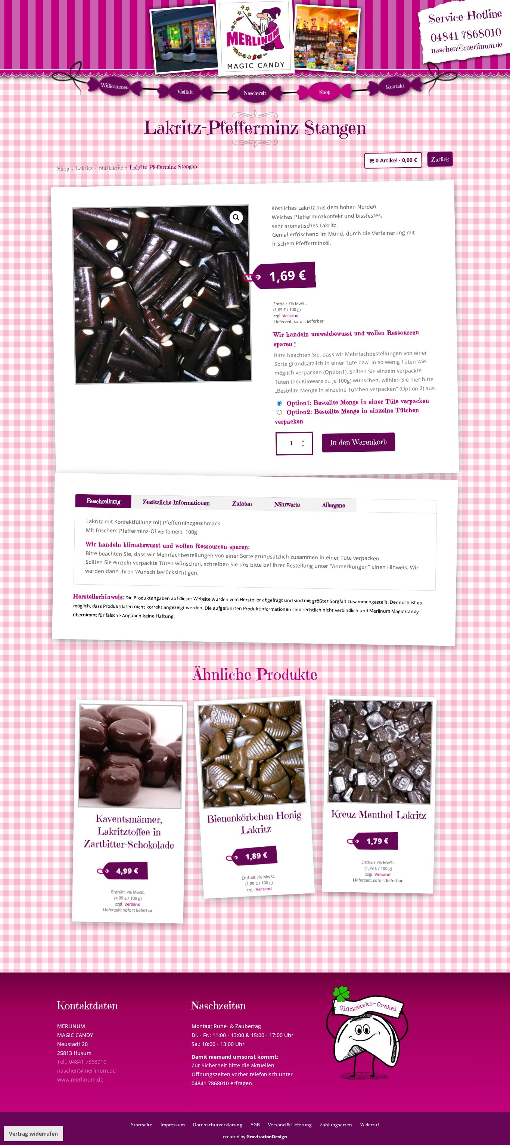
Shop (325, 91)
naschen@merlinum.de (467, 48)
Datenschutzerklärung (217, 1124)
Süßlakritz (111, 167)
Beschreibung (103, 501)
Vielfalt (185, 91)
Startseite (141, 1124)
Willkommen (115, 86)
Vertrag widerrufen (33, 1133)
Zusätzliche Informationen (175, 502)
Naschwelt (255, 93)
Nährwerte (287, 504)
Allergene (333, 505)
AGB (255, 1124)
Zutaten (242, 503)
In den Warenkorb (358, 442)
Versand (291, 315)
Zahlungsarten (336, 1124)
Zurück (440, 159)
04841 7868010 (466, 35)
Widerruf (369, 1124)
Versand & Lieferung (290, 1124)
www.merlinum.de (80, 1079)
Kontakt (395, 86)
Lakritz (84, 168)
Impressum (173, 1124)
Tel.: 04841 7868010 (81, 1061)
